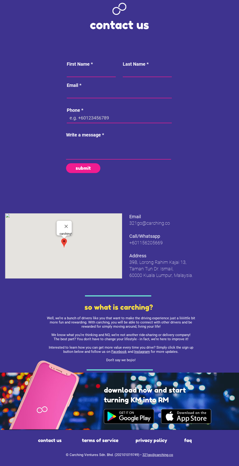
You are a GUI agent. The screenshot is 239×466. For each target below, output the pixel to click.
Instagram (142, 352)
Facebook (119, 352)
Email (72, 85)
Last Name (134, 64)
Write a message (83, 135)
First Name (78, 64)
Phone (73, 110)
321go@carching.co (149, 223)
